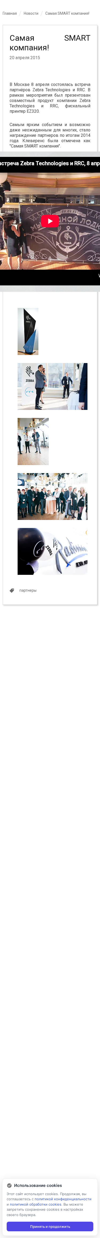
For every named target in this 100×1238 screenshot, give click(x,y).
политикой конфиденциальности (63, 1199)
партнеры (28, 590)
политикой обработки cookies (35, 1204)
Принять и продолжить (50, 1226)
